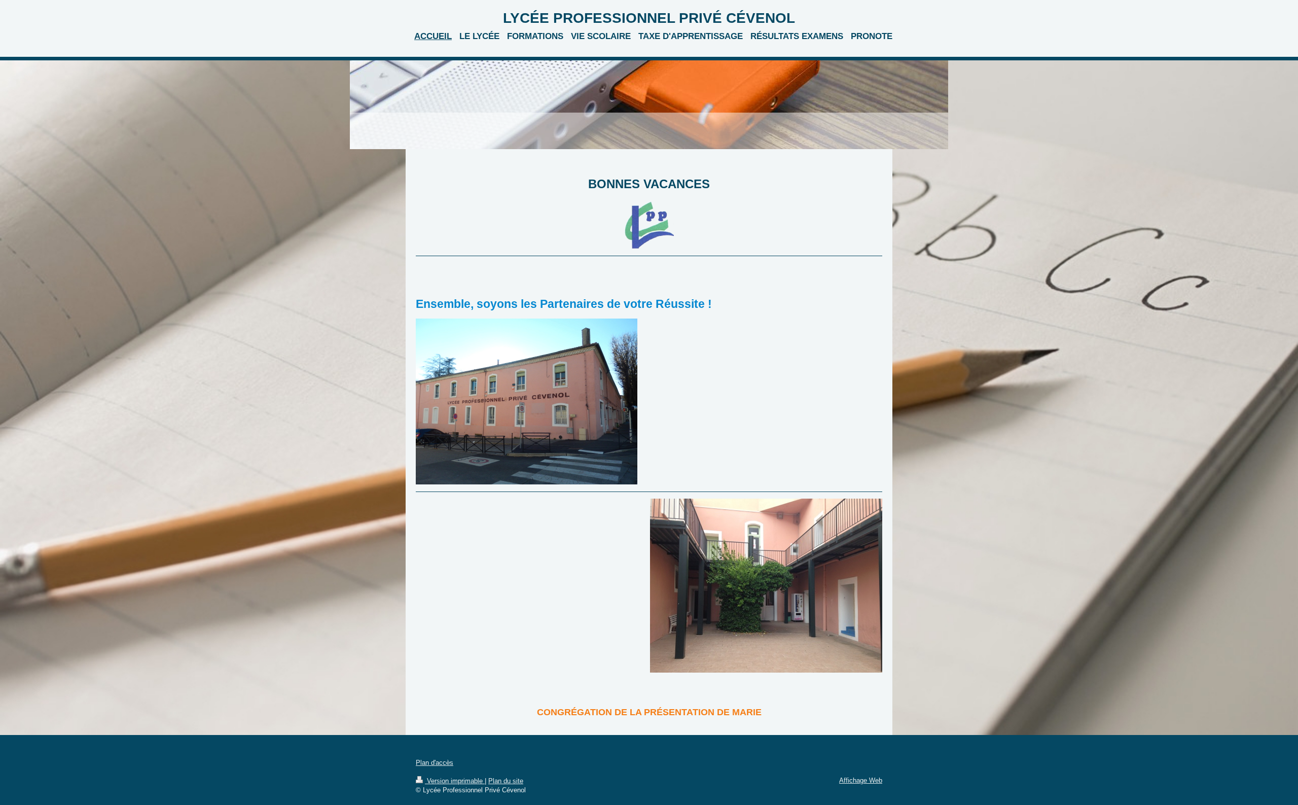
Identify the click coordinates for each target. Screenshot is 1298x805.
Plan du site (505, 781)
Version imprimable (455, 781)
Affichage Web (860, 780)
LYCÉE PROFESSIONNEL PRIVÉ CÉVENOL (649, 18)
